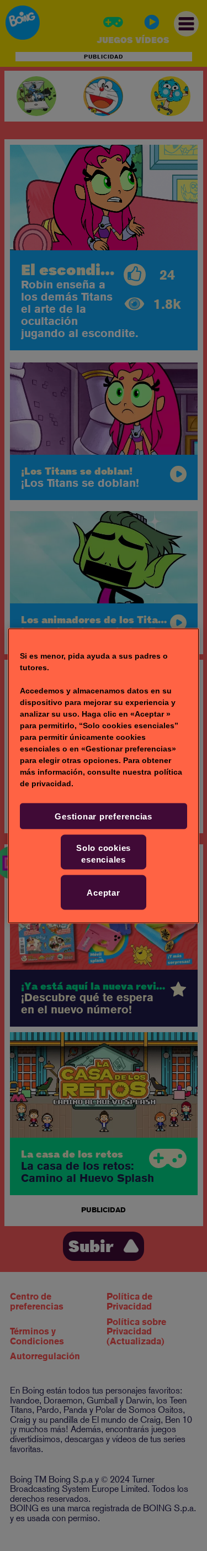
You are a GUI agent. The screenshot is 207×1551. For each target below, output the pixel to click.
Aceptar (103, 892)
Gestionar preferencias (103, 816)
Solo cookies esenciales (103, 853)
